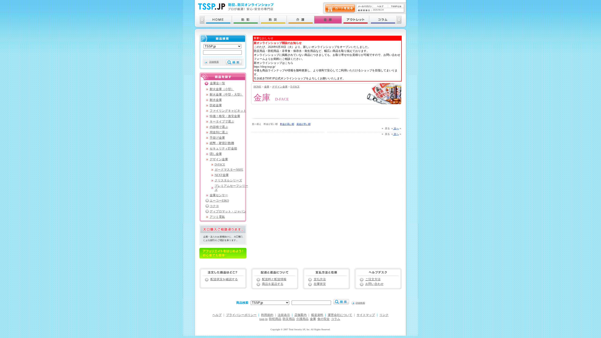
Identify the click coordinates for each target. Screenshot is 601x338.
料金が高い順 (287, 124)
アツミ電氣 (217, 217)
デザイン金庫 (280, 86)
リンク (384, 315)
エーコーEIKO (219, 200)
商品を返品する (272, 284)
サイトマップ (366, 315)
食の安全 (323, 319)
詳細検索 (214, 62)
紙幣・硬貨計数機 (222, 143)
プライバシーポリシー (241, 315)
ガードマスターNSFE (229, 169)
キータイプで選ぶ (222, 121)
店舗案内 (300, 315)
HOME (257, 86)
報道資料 (317, 315)
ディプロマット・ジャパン (228, 211)
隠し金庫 (216, 154)
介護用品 (302, 319)
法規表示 (284, 315)
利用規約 (267, 315)
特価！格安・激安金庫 (225, 116)
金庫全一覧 (217, 83)
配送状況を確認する (224, 279)
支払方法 (320, 279)
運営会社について (340, 315)
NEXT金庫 (222, 175)
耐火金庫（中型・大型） (226, 94)
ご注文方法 (373, 279)
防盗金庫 (216, 105)
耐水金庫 (216, 100)
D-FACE (295, 86)
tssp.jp (263, 319)
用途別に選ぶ (219, 132)
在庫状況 (320, 284)
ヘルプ (217, 315)
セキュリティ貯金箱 (223, 148)
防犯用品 (275, 319)
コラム (335, 319)
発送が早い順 (304, 124)
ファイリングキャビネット (228, 110)
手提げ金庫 (217, 137)
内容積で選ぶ (219, 127)
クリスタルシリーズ (228, 180)
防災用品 (289, 319)
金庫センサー (219, 195)
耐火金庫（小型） (222, 89)
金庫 (266, 86)
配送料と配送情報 (274, 279)
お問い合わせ (374, 284)
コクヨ (214, 206)
